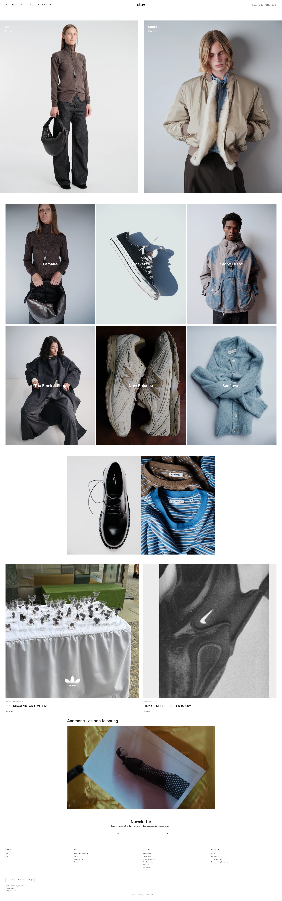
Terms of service (216, 859)
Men (7, 5)
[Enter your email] (167, 833)
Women (15, 5)
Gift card (146, 865)
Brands (23, 5)
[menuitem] (8, 5)
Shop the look (42, 5)
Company (215, 849)
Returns (76, 862)
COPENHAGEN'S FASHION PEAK (27, 706)
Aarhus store (147, 856)
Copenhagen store (149, 859)
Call (7, 856)
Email (7, 853)
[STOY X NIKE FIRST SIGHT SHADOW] (209, 631)
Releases (33, 5)
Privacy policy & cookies (219, 862)
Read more (9, 711)
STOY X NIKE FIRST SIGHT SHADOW (167, 706)
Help (76, 849)
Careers (214, 856)
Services (146, 849)
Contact (9, 849)
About (213, 853)
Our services (147, 868)
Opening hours (148, 862)
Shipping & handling (81, 853)
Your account (147, 853)
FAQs (76, 856)
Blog (50, 5)
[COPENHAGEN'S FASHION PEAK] (72, 631)
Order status (78, 859)
